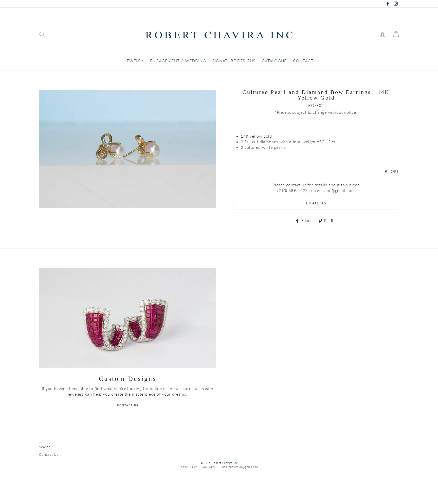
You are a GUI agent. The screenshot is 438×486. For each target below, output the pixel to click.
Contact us (127, 405)
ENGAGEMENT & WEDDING (178, 60)
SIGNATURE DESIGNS (234, 60)
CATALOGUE (274, 60)
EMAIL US (316, 203)
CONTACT (303, 60)
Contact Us (49, 454)
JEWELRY (134, 60)
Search (45, 447)
